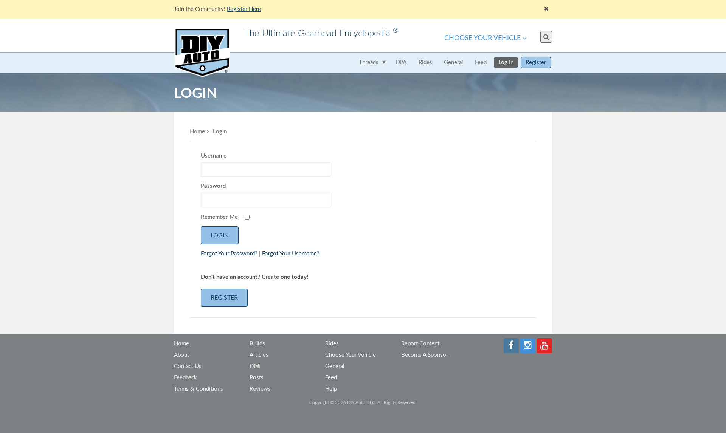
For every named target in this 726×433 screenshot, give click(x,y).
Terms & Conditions (198, 389)
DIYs (401, 62)
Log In (505, 62)
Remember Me (219, 217)
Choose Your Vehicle (482, 38)
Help (331, 389)
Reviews (260, 389)
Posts (257, 377)
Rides (425, 62)
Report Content (420, 343)
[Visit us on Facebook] (511, 345)
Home (197, 132)
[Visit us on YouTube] (544, 345)
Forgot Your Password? (229, 254)
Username (213, 156)
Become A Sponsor (424, 355)
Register (536, 62)
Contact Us (188, 366)
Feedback (185, 377)
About (181, 355)
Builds (257, 343)
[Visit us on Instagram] (527, 345)
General (453, 62)
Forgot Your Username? (291, 254)
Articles (259, 355)
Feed (481, 62)
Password (213, 186)
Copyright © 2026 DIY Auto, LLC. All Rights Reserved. (363, 402)
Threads (369, 62)
